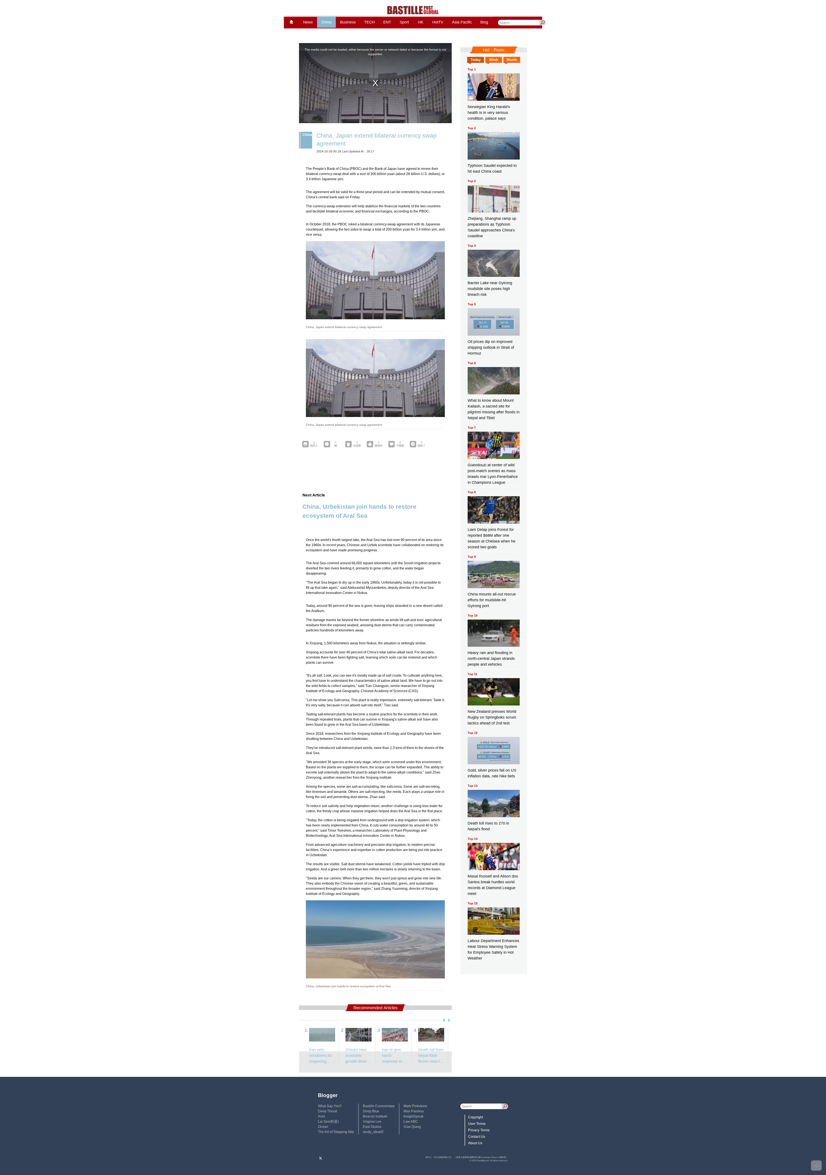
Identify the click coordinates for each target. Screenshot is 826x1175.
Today (476, 60)
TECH (369, 22)
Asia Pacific (462, 22)
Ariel (321, 1116)
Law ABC (411, 1121)
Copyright (475, 1117)
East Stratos (372, 1126)
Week (493, 60)
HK (420, 22)
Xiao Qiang (412, 1126)
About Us (475, 1143)
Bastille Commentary (379, 1106)
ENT (387, 22)
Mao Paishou (414, 1111)
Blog (484, 22)
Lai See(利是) (328, 1121)
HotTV (437, 22)
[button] (443, 1020)
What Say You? (330, 1106)
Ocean (323, 1126)
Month (512, 60)
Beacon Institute (375, 1116)
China (326, 22)
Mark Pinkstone (415, 1106)
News (308, 22)
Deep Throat (327, 1111)
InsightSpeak (414, 1116)
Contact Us (476, 1136)
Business (348, 22)
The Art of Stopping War (336, 1132)
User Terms (476, 1123)
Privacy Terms (479, 1130)
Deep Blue (371, 1111)
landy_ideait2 (373, 1132)
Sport (404, 22)
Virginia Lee (372, 1121)
